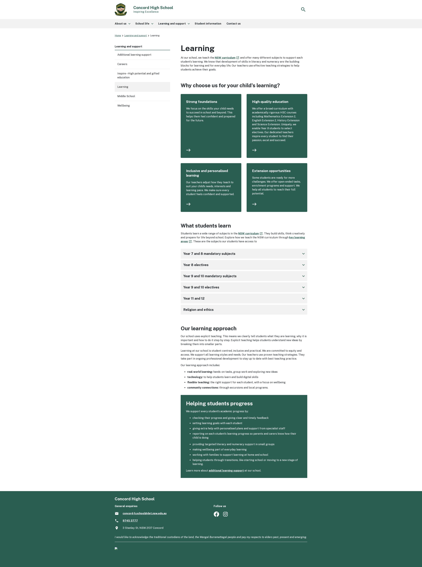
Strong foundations (201, 102)
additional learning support (226, 470)
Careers (122, 64)
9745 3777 (130, 520)
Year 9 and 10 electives (244, 287)
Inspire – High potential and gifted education (138, 75)
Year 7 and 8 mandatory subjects (244, 253)
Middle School (126, 96)
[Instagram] (225, 515)
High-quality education (270, 102)
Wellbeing (123, 105)
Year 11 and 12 (244, 298)
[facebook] (216, 515)
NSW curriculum (227, 57)
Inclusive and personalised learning (207, 173)
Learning (122, 86)
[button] (122, 23)
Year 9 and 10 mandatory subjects (244, 276)
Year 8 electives (244, 264)
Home (118, 35)
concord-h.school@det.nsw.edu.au (144, 513)
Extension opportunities (271, 171)
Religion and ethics (244, 309)
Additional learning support (134, 54)
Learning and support (135, 35)
